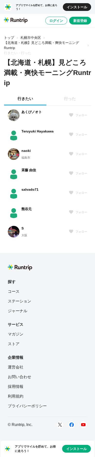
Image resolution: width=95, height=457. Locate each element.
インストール (77, 7)
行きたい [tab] (25, 99)
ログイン (56, 21)
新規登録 (80, 21)
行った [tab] (70, 99)
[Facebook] (72, 425)
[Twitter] (60, 425)
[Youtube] (83, 425)
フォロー (81, 115)
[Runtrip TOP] (16, 20)
